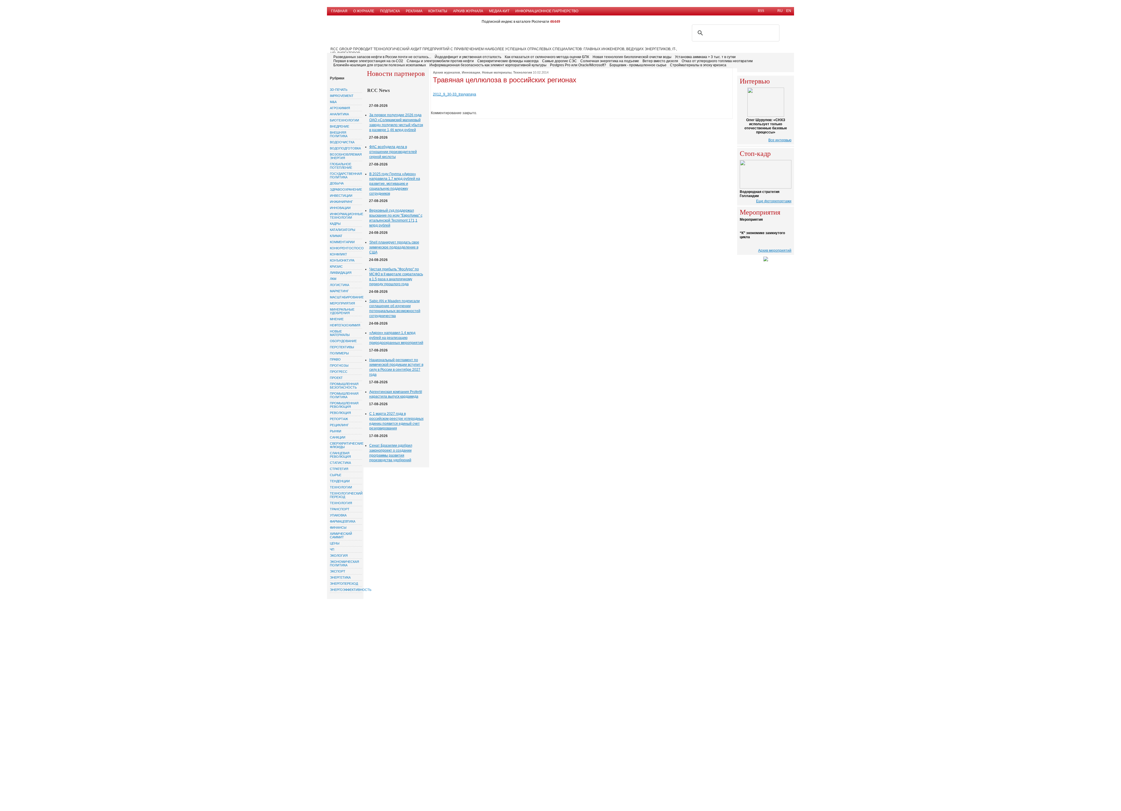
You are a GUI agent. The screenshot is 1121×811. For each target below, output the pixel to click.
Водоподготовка (345, 148)
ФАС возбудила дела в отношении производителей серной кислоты (393, 152)
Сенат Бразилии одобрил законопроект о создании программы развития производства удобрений (390, 452)
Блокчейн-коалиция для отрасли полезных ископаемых (379, 65)
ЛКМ (333, 279)
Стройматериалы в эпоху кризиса (698, 65)
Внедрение (339, 126)
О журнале (363, 11)
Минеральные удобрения (342, 311)
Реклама (414, 11)
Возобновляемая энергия (346, 156)
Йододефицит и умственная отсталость (468, 57)
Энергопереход (344, 583)
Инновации (340, 208)
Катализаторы (342, 230)
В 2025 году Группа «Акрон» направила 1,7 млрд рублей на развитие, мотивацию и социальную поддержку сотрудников (394, 184)
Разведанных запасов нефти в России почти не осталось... (382, 57)
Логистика (339, 285)
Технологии (341, 487)
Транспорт (339, 509)
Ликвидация (340, 272)
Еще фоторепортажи (773, 201)
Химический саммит (341, 535)
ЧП (332, 549)
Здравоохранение (346, 189)
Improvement (342, 96)
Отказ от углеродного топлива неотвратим (717, 61)
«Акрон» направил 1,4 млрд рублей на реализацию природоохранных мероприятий (396, 338)
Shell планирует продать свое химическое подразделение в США (394, 247)
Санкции (337, 437)
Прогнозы (339, 365)
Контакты (437, 11)
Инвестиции (341, 195)
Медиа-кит (499, 11)
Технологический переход (346, 495)
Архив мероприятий (774, 250)
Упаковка (338, 515)
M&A (333, 102)
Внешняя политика (338, 134)
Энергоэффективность (346, 589)
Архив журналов (446, 72)
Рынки (335, 431)
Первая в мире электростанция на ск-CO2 (368, 61)
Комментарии (342, 242)
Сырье (335, 475)
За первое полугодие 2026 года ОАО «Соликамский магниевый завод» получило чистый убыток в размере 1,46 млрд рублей (396, 122)
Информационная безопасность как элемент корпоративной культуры (487, 65)
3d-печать (338, 89)
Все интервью (779, 140)
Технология (341, 503)
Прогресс (338, 371)
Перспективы (342, 347)
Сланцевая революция (340, 454)
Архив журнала (468, 11)
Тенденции (340, 481)
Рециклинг (339, 425)
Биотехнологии (344, 120)
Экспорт (337, 571)
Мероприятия (342, 303)
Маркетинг (339, 291)
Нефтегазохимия (345, 325)
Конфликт (338, 254)
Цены (335, 543)
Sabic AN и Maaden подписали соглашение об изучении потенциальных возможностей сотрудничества (394, 308)
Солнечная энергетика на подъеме (609, 61)
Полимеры (339, 353)
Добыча (337, 183)
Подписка (390, 11)
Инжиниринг (341, 201)
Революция (340, 413)
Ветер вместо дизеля (660, 61)
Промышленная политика (344, 395)
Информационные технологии (346, 215)
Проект (336, 378)
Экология (339, 555)
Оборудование (343, 341)
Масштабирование (346, 297)
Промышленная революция (344, 404)
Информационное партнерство (546, 11)
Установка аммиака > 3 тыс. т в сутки (705, 57)
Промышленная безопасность (344, 385)
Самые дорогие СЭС (559, 61)
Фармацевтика (342, 521)
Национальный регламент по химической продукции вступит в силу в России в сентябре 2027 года (396, 367)
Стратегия (339, 469)
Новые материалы (340, 333)
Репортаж (339, 419)
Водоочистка (342, 142)
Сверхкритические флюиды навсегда (508, 61)
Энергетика (340, 577)
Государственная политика (346, 175)
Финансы (338, 527)
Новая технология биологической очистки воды (632, 57)
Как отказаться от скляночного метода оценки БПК (547, 57)
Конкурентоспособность (346, 248)
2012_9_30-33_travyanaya (454, 94)
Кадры (335, 223)
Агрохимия (340, 108)
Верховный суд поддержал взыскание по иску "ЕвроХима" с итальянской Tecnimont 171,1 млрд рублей (395, 217)
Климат (336, 236)
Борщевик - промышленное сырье (638, 65)
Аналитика (339, 114)
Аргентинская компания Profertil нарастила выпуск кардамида (395, 394)
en (788, 11)
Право (335, 359)
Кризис (336, 266)
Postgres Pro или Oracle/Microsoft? (578, 65)
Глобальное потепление (341, 165)
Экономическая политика (344, 563)
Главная (339, 11)
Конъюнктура (342, 260)
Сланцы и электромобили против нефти (440, 61)
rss (761, 11)
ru (780, 11)
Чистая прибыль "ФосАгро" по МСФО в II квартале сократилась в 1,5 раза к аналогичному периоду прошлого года (396, 276)
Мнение (337, 319)
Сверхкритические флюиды (346, 445)
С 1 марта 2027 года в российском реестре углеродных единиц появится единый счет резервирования (396, 421)
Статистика (340, 462)
